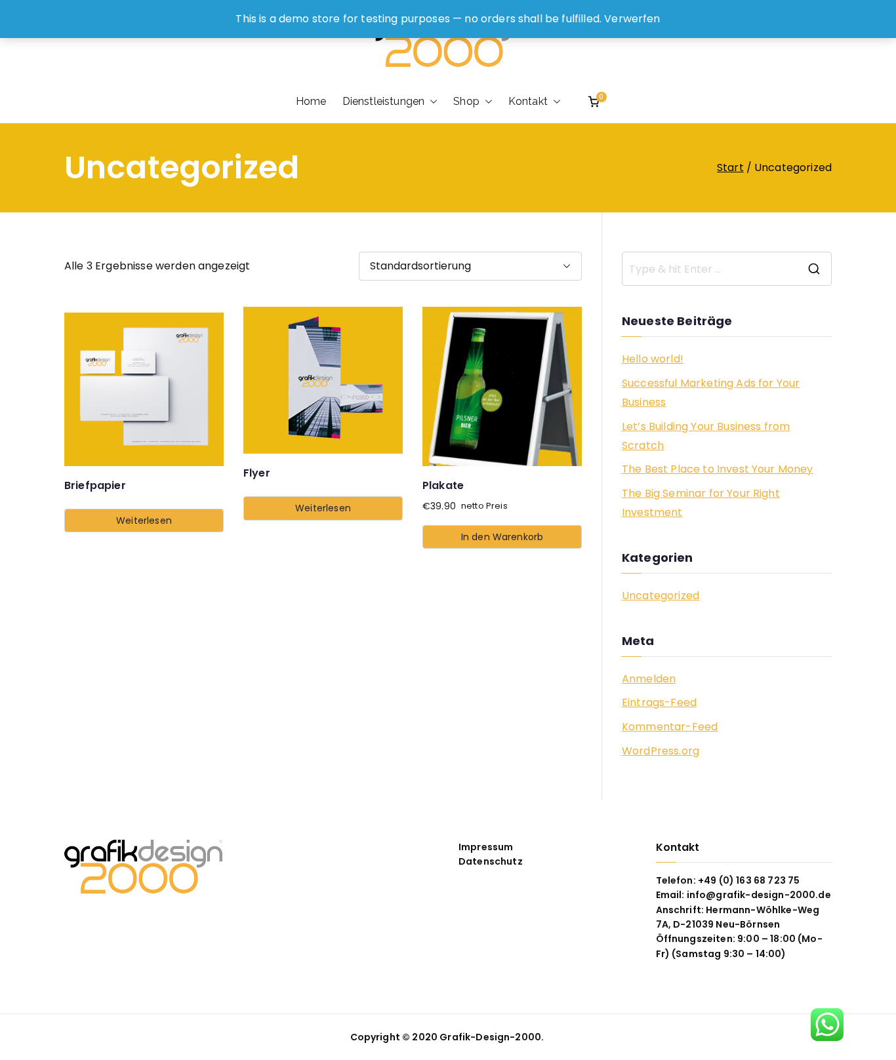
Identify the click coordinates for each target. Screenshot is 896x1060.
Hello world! (652, 358)
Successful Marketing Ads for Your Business (711, 393)
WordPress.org (660, 750)
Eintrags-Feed (659, 702)
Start (730, 167)
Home (311, 101)
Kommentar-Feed (670, 726)
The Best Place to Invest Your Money (717, 469)
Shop (466, 101)
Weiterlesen (144, 520)
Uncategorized (660, 595)
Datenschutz (490, 861)
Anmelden (649, 678)
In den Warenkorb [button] (502, 536)
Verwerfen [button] (632, 18)
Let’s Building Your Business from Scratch (706, 436)
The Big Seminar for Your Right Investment (701, 503)
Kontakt (528, 101)
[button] (431, 101)
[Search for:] (726, 268)
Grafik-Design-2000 (490, 1037)
